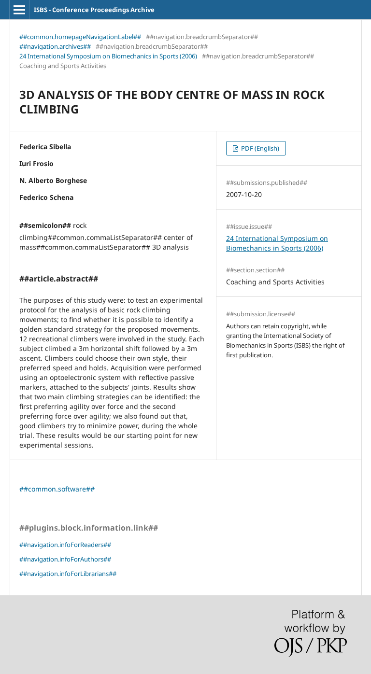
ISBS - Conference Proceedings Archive (94, 9)
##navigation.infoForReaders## (65, 544)
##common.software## (57, 488)
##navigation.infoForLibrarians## (67, 573)
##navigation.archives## (55, 46)
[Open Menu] (19, 9)
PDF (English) (259, 148)
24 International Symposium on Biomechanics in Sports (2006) (108, 56)
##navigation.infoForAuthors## (65, 559)
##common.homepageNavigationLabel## (80, 36)
